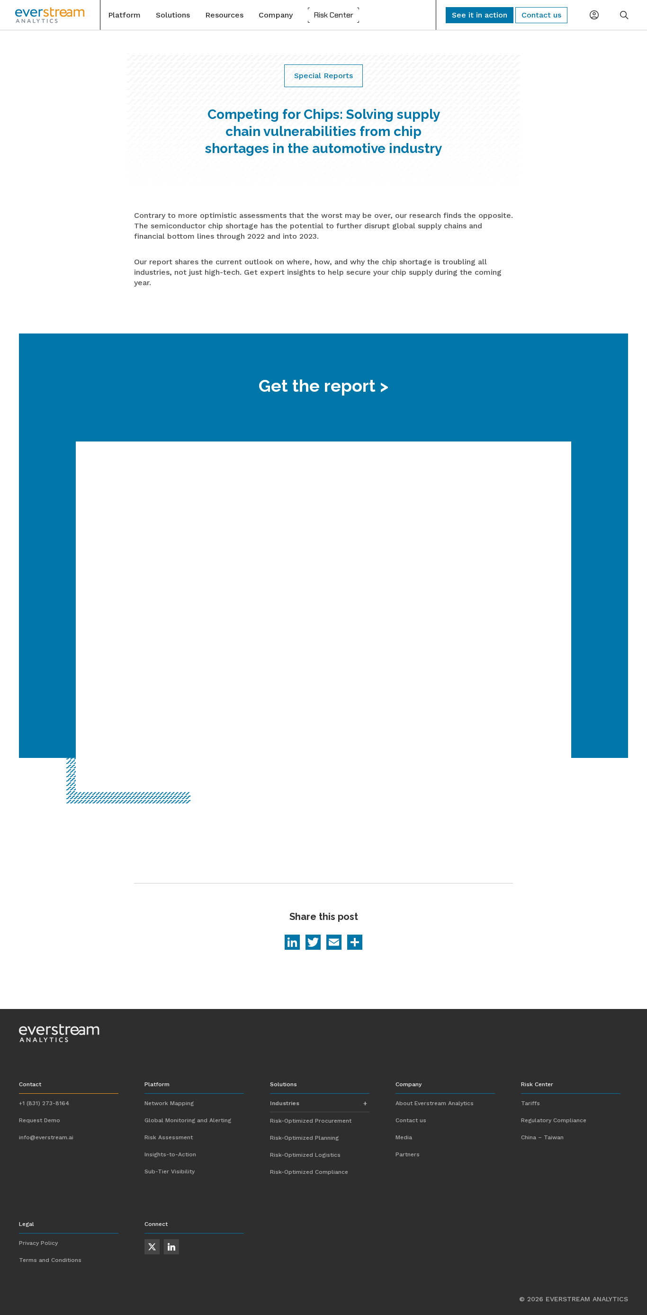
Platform (124, 14)
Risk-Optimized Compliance (309, 1172)
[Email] (333, 943)
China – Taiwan (542, 1137)
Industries (284, 1103)
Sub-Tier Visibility (169, 1171)
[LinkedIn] (292, 943)
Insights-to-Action (170, 1154)
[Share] (354, 943)
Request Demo (39, 1120)
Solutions (173, 14)
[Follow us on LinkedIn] (171, 1246)
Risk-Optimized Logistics (305, 1155)
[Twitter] (313, 943)
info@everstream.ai (46, 1137)
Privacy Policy (38, 1243)
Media (403, 1137)
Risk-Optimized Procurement (310, 1120)
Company (276, 14)
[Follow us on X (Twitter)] (152, 1246)
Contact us (410, 1120)
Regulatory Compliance (553, 1120)
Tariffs (530, 1103)
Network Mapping (169, 1103)
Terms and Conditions (50, 1260)
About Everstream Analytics (434, 1103)
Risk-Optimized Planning (304, 1138)
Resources (224, 14)
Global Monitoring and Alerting (187, 1120)
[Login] (594, 15)
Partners (407, 1154)
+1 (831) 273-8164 (44, 1103)
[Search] (624, 15)
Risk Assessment (168, 1137)
